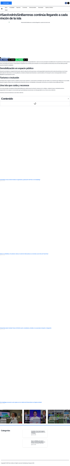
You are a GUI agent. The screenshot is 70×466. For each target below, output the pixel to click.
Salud (6, 10)
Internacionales (32, 7)
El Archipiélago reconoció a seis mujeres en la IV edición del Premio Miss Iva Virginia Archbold (21, 402)
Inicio (6, 7)
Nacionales (40, 7)
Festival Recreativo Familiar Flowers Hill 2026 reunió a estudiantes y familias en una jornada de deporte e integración (25, 328)
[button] (4, 59)
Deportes (18, 7)
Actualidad (11, 7)
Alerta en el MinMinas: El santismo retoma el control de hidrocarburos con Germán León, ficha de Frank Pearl (24, 253)
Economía (25, 7)
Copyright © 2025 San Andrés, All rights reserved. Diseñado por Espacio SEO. (17, 463)
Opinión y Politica (49, 7)
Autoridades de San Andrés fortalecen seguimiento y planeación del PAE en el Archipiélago (20, 179)
